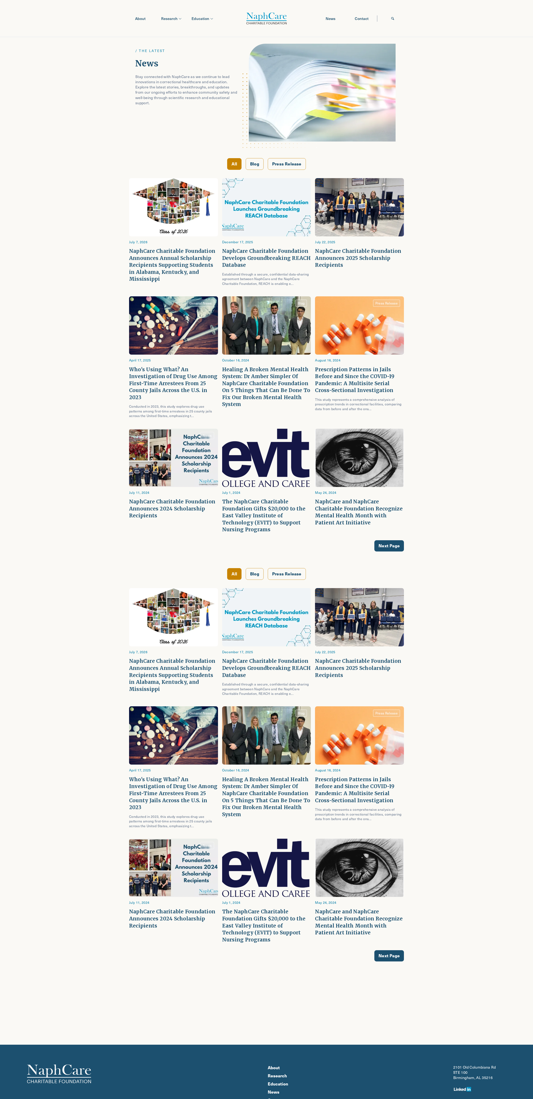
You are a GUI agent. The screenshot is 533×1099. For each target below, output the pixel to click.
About (140, 18)
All (234, 164)
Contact (362, 18)
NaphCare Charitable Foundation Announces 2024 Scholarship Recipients (172, 508)
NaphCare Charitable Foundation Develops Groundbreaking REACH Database (266, 258)
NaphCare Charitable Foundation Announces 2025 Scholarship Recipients (358, 258)
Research (169, 18)
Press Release (286, 164)
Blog (254, 164)
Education (200, 18)
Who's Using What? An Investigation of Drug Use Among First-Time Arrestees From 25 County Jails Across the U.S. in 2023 (173, 383)
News (330, 18)
